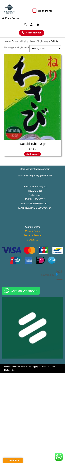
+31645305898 (35, 32)
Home (7, 41)
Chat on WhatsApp (24, 290)
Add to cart (32, 154)
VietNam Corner (10, 18)
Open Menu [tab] (45, 11)
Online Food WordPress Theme (17, 367)
